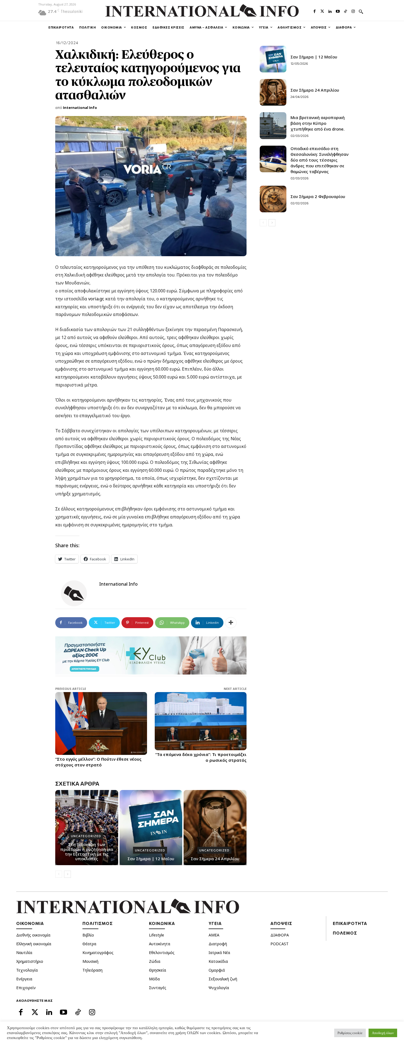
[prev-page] (58, 874)
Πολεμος (345, 932)
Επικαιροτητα (350, 923)
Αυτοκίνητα (159, 943)
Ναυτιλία (24, 952)
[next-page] (67, 874)
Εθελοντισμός (162, 952)
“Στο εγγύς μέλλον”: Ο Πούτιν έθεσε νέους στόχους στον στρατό (98, 762)
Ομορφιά (217, 970)
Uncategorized (86, 836)
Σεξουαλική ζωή (223, 978)
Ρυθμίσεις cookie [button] (350, 1033)
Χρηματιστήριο (29, 961)
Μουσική (90, 961)
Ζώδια (154, 961)
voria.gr (95, 299)
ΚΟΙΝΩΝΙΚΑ (162, 923)
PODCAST (279, 943)
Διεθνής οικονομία (33, 935)
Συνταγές (157, 987)
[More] (231, 622)
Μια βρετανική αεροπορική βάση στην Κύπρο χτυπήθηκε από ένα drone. (317, 123)
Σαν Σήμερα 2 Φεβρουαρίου (317, 196)
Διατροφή (218, 943)
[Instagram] (353, 10)
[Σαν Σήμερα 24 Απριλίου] (215, 827)
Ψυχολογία (219, 987)
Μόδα (154, 978)
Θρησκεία (157, 970)
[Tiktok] (345, 10)
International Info (80, 107)
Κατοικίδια (218, 961)
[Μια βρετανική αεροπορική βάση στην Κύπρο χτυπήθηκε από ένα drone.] (273, 125)
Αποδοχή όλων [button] (383, 1033)
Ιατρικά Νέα (219, 952)
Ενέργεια (24, 978)
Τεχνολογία (27, 970)
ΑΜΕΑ (214, 935)
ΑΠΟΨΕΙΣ (281, 923)
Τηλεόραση (92, 970)
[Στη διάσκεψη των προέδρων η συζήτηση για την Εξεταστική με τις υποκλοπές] (86, 827)
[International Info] (77, 593)
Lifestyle (156, 935)
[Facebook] (314, 10)
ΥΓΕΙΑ (215, 923)
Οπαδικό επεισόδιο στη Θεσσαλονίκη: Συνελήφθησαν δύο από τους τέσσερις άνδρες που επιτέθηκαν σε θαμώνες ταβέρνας (319, 160)
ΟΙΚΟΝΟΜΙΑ (30, 923)
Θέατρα (89, 943)
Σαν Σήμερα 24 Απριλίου (215, 858)
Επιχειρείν (26, 987)
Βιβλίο (88, 935)
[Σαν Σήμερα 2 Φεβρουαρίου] (273, 199)
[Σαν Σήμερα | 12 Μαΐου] (151, 827)
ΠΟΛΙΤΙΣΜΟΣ (97, 923)
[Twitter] (322, 10)
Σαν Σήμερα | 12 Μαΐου (151, 858)
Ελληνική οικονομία (33, 943)
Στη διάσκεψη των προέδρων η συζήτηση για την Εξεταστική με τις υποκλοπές (86, 851)
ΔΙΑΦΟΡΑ (279, 935)
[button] (361, 11)
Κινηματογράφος (98, 952)
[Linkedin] (330, 10)
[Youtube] (337, 10)
